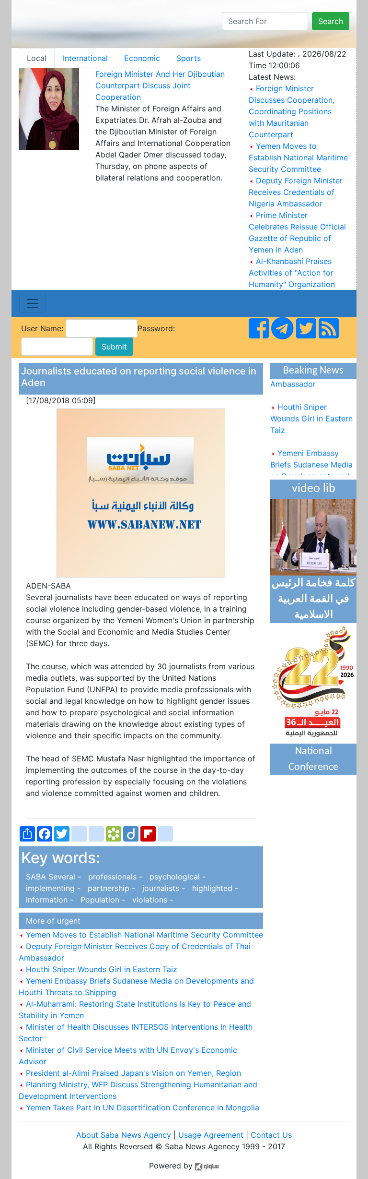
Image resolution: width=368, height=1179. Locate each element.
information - (48, 899)
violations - (150, 899)
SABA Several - (52, 876)
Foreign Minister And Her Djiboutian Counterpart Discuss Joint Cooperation (160, 85)
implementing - (52, 888)
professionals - (114, 876)
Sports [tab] (188, 58)
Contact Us (271, 1135)
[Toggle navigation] (32, 303)
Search (330, 21)
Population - (101, 899)
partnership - (110, 888)
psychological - (175, 876)
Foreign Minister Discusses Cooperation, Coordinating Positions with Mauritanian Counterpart (291, 111)
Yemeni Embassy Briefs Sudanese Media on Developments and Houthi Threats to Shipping (311, 471)
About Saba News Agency (124, 1135)
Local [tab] (36, 58)
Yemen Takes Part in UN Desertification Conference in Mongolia (141, 1107)
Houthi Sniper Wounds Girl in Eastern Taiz (100, 969)
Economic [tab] (142, 58)
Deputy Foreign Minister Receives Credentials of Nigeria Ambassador (296, 192)
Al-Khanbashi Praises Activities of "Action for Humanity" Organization (292, 272)
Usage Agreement (210, 1135)
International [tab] (85, 58)
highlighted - (212, 888)
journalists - (162, 888)
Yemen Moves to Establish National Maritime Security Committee (298, 157)
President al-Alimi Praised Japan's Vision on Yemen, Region (132, 1073)
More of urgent (50, 921)
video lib (313, 488)
